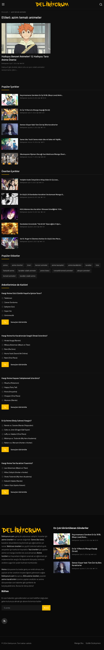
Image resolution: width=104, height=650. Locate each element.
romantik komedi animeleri (63, 270)
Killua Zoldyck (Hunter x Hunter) (16, 472)
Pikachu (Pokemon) (11, 383)
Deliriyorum (5, 63)
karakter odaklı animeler (27, 270)
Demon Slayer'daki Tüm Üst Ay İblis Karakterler (39, 124)
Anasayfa (5, 12)
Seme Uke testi (37, 539)
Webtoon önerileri (14, 546)
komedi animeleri (9, 276)
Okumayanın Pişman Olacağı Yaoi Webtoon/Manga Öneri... (43, 154)
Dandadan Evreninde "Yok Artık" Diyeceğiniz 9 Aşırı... (40, 224)
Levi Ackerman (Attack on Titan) (16, 468)
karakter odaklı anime (27, 276)
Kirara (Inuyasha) (10, 391)
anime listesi (44, 270)
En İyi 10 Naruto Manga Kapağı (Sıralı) (35, 110)
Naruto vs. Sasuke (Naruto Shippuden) (18, 425)
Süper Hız (8, 311)
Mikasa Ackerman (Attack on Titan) (17, 344)
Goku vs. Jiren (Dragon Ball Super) (17, 429)
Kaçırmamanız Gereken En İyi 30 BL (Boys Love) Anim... (41, 95)
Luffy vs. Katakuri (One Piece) (15, 434)
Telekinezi (8, 298)
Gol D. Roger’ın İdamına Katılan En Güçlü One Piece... (40, 238)
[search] (101, 4)
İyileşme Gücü (9, 306)
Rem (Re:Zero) (9, 349)
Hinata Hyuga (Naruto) (12, 340)
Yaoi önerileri (33, 549)
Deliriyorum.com (8, 536)
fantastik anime (8, 270)
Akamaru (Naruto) (10, 400)
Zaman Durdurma (10, 302)
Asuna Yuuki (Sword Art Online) (16, 353)
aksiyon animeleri (83, 270)
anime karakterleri (74, 265)
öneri (29, 265)
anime (5, 265)
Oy (5, 322)
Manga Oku (78, 643)
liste (97, 265)
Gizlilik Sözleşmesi (93, 643)
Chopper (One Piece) (12, 396)
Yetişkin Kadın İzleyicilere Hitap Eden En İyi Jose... (39, 179)
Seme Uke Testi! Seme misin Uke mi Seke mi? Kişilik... (41, 139)
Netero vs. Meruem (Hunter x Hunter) (18, 442)
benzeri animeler (41, 265)
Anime (4, 569)
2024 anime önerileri (31, 576)
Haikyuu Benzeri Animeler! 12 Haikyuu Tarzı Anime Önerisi (25, 58)
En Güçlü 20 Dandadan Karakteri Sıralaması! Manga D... (42, 194)
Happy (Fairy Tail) (10, 387)
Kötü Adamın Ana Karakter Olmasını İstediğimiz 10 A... (41, 209)
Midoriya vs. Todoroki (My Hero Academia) (20, 438)
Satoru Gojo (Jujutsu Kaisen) (14, 485)
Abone (46, 607)
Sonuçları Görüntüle (19, 322)
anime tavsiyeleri (58, 265)
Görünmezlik (9, 315)
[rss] (4, 621)
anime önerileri (17, 265)
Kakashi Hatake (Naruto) (13, 481)
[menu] (3, 4)
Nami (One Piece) (10, 357)
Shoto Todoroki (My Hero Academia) (18, 476)
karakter (89, 265)
